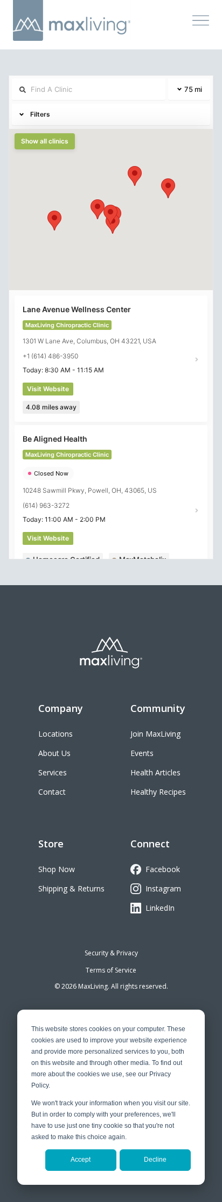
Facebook (162, 869)
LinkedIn (160, 908)
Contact (52, 792)
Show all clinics (44, 141)
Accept (81, 1159)
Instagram (163, 888)
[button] (110, 214)
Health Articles (155, 772)
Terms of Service (111, 970)
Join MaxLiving (155, 734)
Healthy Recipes (158, 792)
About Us (54, 753)
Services (52, 772)
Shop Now (56, 869)
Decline (155, 1159)
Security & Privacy (111, 953)
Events (142, 753)
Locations (55, 734)
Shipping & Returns (71, 888)
